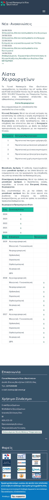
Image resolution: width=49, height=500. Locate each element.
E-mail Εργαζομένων (11, 405)
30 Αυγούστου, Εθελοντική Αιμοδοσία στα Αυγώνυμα (24, 33)
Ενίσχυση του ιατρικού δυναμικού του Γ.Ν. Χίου (21, 43)
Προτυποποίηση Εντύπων (12, 424)
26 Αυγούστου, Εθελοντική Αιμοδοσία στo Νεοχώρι (23, 38)
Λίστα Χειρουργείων (24, 103)
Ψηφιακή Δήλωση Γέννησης (13, 428)
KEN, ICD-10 (7, 420)
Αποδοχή (6, 496)
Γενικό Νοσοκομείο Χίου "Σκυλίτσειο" (17, 3)
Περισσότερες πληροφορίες (13, 491)
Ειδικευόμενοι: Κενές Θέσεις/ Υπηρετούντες (22, 432)
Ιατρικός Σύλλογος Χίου (12, 413)
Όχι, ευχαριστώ (18, 496)
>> (3, 63)
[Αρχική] (3, 3)
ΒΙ (2, 416)
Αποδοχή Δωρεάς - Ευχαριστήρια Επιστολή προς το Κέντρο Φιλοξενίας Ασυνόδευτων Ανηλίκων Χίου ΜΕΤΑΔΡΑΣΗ (24, 58)
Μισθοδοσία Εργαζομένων (13, 409)
